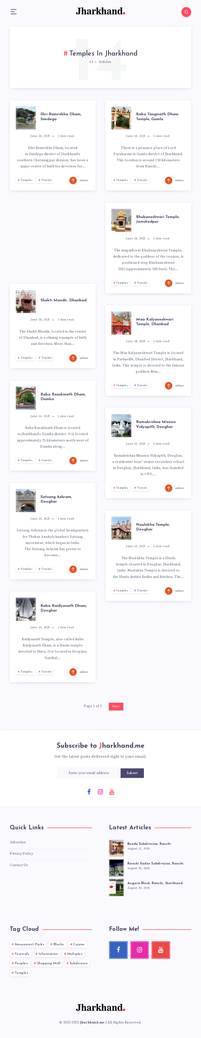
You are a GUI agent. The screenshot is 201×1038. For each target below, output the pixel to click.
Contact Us (19, 865)
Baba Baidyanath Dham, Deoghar (63, 608)
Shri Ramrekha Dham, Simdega (60, 116)
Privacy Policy (21, 853)
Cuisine (79, 944)
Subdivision (79, 963)
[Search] (186, 12)
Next (116, 706)
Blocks (58, 944)
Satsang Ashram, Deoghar (56, 499)
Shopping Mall (49, 963)
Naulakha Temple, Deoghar (153, 527)
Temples (27, 180)
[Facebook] (89, 791)
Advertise (18, 842)
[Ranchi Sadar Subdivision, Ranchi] (116, 867)
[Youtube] (112, 791)
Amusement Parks (29, 944)
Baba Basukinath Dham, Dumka (63, 397)
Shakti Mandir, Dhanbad (63, 300)
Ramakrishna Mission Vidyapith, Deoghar (156, 424)
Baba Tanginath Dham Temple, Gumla (157, 116)
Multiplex (75, 954)
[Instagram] (100, 791)
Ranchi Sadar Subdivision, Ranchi (155, 863)
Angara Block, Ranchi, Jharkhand (155, 883)
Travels (46, 180)
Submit (132, 773)
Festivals (22, 954)
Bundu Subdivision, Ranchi (149, 844)
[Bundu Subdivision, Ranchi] (116, 847)
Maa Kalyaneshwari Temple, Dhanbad (154, 322)
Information (48, 954)
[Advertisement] (53, 237)
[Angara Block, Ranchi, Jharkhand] (116, 887)
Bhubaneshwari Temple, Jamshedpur (157, 219)
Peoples (21, 963)
